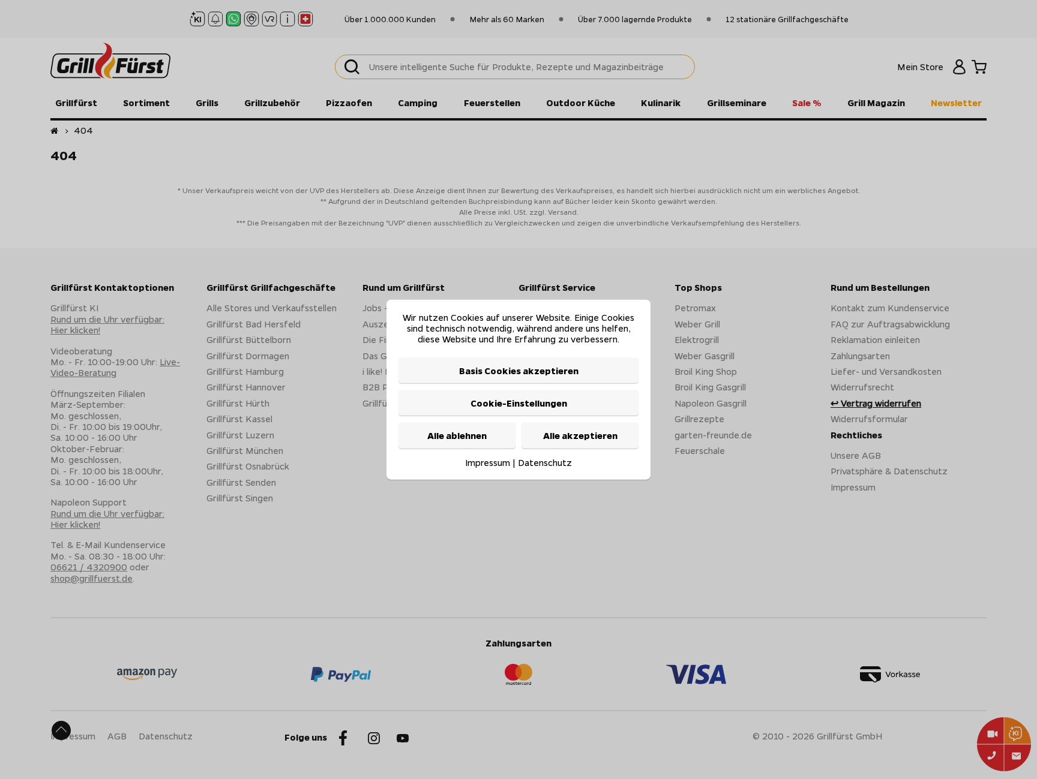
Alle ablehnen (457, 435)
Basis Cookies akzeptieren (519, 370)
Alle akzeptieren (580, 435)
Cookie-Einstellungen (518, 403)
